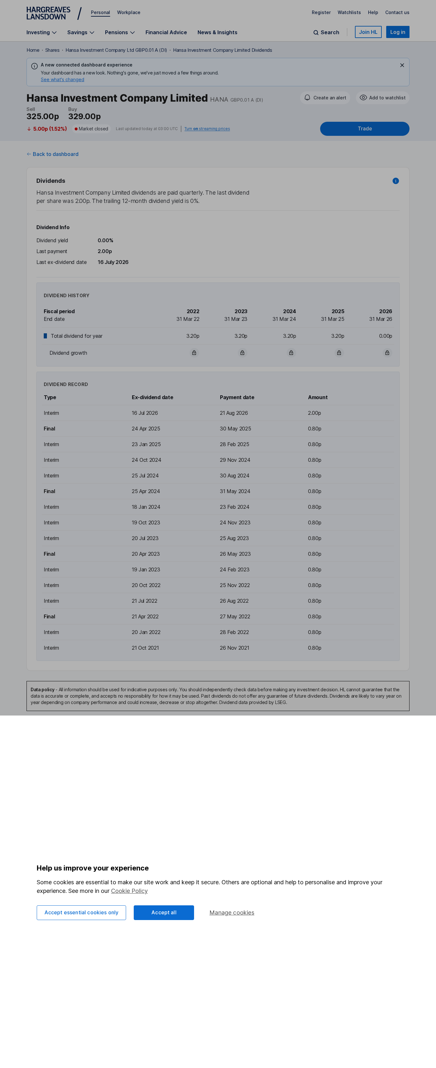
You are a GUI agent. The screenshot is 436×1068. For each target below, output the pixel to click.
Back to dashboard (56, 154)
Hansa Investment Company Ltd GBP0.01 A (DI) (116, 50)
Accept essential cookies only (81, 912)
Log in (397, 32)
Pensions (116, 32)
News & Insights (217, 32)
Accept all (164, 912)
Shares (52, 50)
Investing (38, 32)
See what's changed (62, 79)
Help (373, 12)
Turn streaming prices (207, 129)
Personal (100, 12)
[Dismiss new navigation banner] (402, 65)
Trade (365, 129)
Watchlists (349, 12)
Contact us (397, 12)
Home (33, 50)
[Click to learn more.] (396, 181)
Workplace (128, 12)
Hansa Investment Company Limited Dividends (222, 50)
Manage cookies (231, 912)
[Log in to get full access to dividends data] (194, 353)
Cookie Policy (129, 890)
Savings (77, 32)
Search (330, 32)
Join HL (368, 32)
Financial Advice (166, 32)
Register (321, 12)
